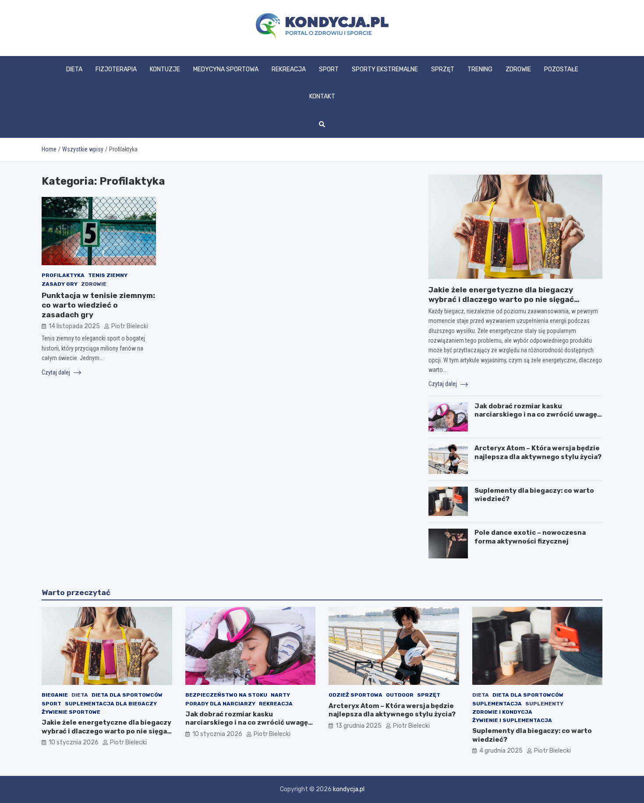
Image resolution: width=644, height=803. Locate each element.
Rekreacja (289, 69)
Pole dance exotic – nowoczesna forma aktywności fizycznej (530, 537)
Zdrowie (518, 69)
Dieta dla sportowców (127, 695)
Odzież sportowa (355, 695)
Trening (479, 69)
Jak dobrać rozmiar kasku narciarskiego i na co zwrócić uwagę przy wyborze (535, 414)
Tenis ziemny (107, 275)
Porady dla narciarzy (220, 704)
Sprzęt (442, 69)
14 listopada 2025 (74, 326)
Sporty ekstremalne (385, 69)
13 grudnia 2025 (359, 725)
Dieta (74, 69)
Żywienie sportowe (71, 712)
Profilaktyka (63, 275)
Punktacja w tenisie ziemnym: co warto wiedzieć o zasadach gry (98, 305)
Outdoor (400, 695)
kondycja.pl (348, 789)
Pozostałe (561, 69)
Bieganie (55, 695)
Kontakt (322, 96)
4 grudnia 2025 (501, 750)
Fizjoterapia (116, 69)
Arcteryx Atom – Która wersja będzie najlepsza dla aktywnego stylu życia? (538, 452)
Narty (280, 695)
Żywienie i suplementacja (512, 720)
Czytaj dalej (56, 372)
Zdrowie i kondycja (502, 712)
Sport (329, 69)
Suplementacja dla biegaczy (111, 704)
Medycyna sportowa (225, 69)
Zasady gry (60, 284)
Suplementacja (497, 704)
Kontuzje (165, 69)
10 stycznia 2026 (74, 742)
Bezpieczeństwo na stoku (226, 695)
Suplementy (544, 704)
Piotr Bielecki (129, 326)
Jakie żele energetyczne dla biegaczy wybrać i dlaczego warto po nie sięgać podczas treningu (501, 299)
